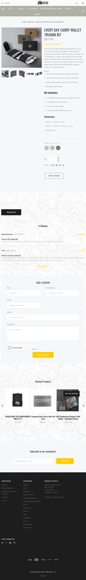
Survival (25, 521)
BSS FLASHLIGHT (32, 9)
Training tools (27, 527)
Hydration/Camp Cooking (31, 501)
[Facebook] (6, 543)
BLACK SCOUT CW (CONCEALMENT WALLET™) (17, 417)
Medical (25, 511)
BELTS (25, 488)
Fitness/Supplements (30, 498)
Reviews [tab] (10, 212)
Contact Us (69, 9)
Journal (37, 14)
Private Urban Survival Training (51, 9)
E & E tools (26, 491)
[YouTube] (10, 543)
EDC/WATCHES (28, 495)
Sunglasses (27, 518)
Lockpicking (27, 508)
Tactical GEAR (27, 524)
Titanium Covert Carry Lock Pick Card (43, 417)
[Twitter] (2, 543)
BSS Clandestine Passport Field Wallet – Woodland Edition (68, 417)
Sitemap (43, 576)
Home (3, 9)
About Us (21, 9)
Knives (25, 504)
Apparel (25, 485)
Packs (25, 514)
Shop (11, 9)
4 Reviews (56, 44)
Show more (43, 266)
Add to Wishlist (54, 176)
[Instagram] (14, 543)
